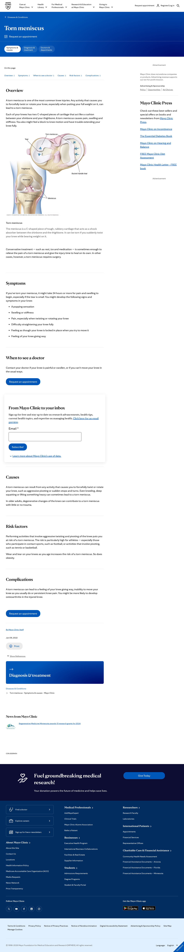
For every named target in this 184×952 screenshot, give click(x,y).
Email (14, 428)
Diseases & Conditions (18, 17)
